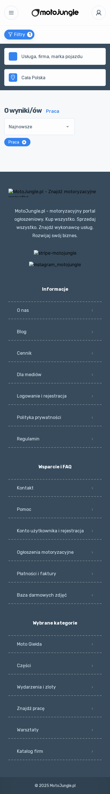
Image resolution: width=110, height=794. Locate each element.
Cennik (24, 353)
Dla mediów (29, 374)
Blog (22, 331)
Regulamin (28, 439)
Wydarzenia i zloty (36, 687)
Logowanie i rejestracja (42, 396)
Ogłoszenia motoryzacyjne (45, 552)
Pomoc (24, 509)
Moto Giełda (29, 644)
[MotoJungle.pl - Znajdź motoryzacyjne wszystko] (55, 12)
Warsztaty (28, 730)
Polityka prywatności (39, 417)
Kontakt (25, 488)
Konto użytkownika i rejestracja (50, 530)
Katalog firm (30, 751)
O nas (23, 310)
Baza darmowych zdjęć (42, 595)
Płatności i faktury (36, 573)
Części (24, 665)
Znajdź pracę (31, 708)
